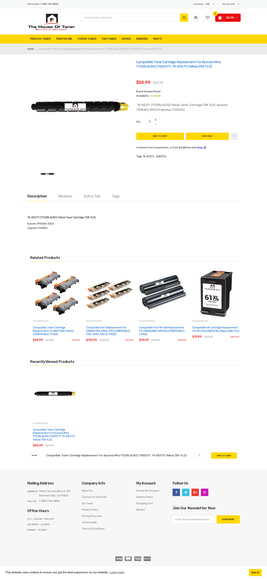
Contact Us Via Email (94, 497)
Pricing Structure (92, 516)
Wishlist (140, 509)
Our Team (87, 503)
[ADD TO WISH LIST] (66, 336)
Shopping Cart (144, 503)
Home (30, 49)
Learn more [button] (117, 572)
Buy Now (207, 136)
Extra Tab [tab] (92, 196)
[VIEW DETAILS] (59, 336)
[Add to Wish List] (234, 136)
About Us (87, 490)
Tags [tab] (116, 196)
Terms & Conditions (93, 528)
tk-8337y (148, 156)
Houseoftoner (152, 91)
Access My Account (147, 490)
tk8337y (161, 156)
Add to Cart (160, 136)
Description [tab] (37, 196)
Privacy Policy (90, 509)
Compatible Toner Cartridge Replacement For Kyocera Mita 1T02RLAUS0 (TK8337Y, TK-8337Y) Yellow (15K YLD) (54, 434)
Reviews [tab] (65, 196)
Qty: (138, 121)
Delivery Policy (144, 497)
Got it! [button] (255, 572)
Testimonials (89, 522)
